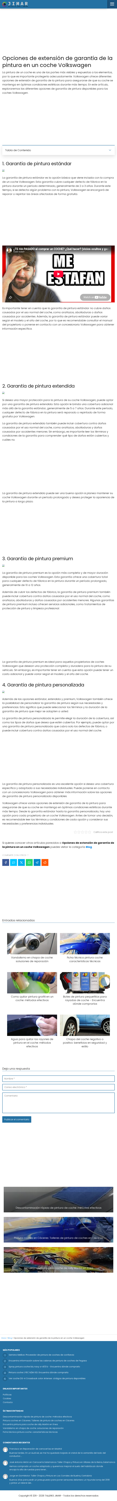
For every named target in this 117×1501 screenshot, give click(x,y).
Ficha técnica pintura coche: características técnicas (30, 1432)
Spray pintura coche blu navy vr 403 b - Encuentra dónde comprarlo (44, 1366)
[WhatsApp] (29, 862)
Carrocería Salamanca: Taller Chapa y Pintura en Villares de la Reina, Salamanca (74, 1462)
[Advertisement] (58, 32)
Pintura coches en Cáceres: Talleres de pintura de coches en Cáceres (38, 1420)
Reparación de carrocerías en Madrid (42, 1448)
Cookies (7, 1398)
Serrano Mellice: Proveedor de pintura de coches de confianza (41, 1354)
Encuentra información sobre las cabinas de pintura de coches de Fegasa (48, 1360)
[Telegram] (37, 862)
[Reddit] (45, 862)
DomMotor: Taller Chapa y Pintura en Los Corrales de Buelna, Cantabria (55, 1475)
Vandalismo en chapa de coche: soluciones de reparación (33, 1428)
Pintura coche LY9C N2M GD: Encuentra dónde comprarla (38, 1372)
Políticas (7, 1394)
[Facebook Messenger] (13, 862)
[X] (21, 862)
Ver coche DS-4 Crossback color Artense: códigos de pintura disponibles (47, 1378)
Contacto (8, 1402)
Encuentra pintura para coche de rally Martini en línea (30, 1424)
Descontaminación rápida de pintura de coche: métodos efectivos (37, 1416)
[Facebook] (5, 862)
